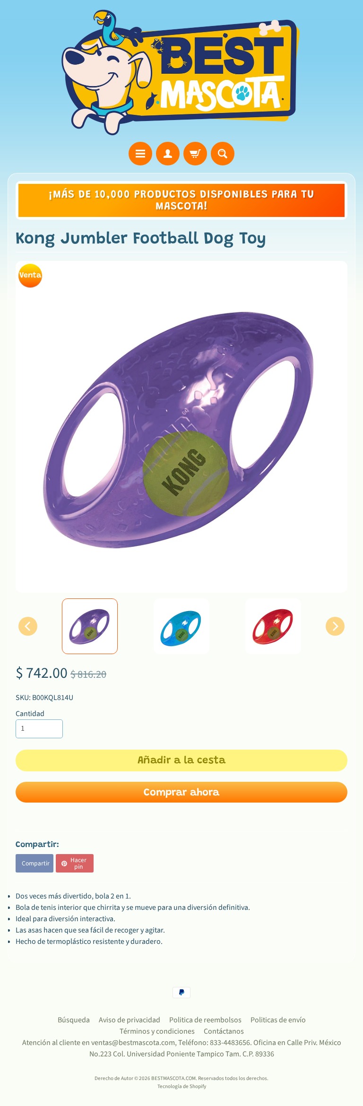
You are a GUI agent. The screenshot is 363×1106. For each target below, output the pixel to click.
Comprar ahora (181, 793)
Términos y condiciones (157, 1031)
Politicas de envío (278, 1020)
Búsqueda (74, 1020)
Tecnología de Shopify (181, 1086)
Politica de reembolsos (205, 1020)
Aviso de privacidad (129, 1020)
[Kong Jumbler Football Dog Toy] (90, 626)
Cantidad (30, 714)
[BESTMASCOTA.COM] (181, 72)
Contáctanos (224, 1031)
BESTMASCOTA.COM (173, 1078)
